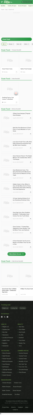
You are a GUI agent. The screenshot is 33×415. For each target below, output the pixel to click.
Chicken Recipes (6, 382)
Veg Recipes (5, 350)
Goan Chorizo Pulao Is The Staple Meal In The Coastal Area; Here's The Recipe (22, 157)
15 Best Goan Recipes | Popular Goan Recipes (21, 114)
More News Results (15, 254)
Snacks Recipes (22, 5)
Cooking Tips (14, 308)
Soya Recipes (6, 364)
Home (2, 9)
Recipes (3, 5)
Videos (26, 44)
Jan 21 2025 (23, 294)
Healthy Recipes (12, 5)
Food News (22, 308)
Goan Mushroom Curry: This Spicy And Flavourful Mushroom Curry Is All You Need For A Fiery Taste (22, 172)
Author (26, 407)
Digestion (4, 343)
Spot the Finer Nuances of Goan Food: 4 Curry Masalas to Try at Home (22, 129)
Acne (20, 345)
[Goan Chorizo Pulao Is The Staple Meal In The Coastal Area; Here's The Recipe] (6, 160)
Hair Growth (22, 332)
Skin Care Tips (23, 364)
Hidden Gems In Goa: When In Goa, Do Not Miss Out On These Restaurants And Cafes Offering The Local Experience (22, 186)
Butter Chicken (6, 390)
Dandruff (21, 337)
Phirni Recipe (22, 372)
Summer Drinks (23, 358)
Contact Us (15, 409)
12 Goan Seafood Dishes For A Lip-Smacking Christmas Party (21, 199)
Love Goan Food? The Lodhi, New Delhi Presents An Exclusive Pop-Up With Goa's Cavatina (22, 143)
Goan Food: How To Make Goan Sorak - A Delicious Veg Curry (9, 290)
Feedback (20, 407)
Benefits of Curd (23, 361)
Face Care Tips (23, 366)
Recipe (11, 44)
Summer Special (23, 350)
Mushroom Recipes (7, 361)
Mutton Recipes (6, 386)
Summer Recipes (23, 353)
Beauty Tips (22, 343)
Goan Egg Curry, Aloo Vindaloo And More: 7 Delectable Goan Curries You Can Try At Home (21, 214)
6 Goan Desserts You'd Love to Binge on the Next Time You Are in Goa (22, 242)
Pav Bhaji (17, 394)
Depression (5, 335)
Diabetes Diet (6, 329)
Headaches (5, 345)
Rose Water (22, 329)
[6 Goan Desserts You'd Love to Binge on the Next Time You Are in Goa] (6, 245)
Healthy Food (5, 340)
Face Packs (22, 340)
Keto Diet (4, 332)
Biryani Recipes (17, 386)
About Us (13, 407)
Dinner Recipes (6, 353)
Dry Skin (21, 335)
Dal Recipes (5, 366)
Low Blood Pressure (7, 337)
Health (3, 324)
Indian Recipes (6, 380)
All (4, 44)
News (19, 44)
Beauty (20, 324)
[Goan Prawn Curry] (10, 60)
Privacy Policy (5, 407)
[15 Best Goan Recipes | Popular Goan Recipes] (6, 118)
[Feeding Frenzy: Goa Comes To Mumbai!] (10, 89)
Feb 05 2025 (5, 294)
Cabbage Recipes (7, 369)
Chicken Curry (18, 382)
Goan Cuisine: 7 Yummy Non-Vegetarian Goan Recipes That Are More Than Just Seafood (21, 228)
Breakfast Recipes (7, 394)
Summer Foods (23, 356)
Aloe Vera (21, 326)
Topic (6, 9)
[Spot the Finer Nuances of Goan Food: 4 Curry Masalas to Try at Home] (6, 132)
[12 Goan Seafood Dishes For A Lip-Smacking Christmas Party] (6, 202)
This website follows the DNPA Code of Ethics (16, 401)
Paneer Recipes (6, 358)
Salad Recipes (6, 356)
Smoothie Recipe (23, 369)
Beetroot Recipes (7, 372)
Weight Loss (5, 308)
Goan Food (11, 9)
